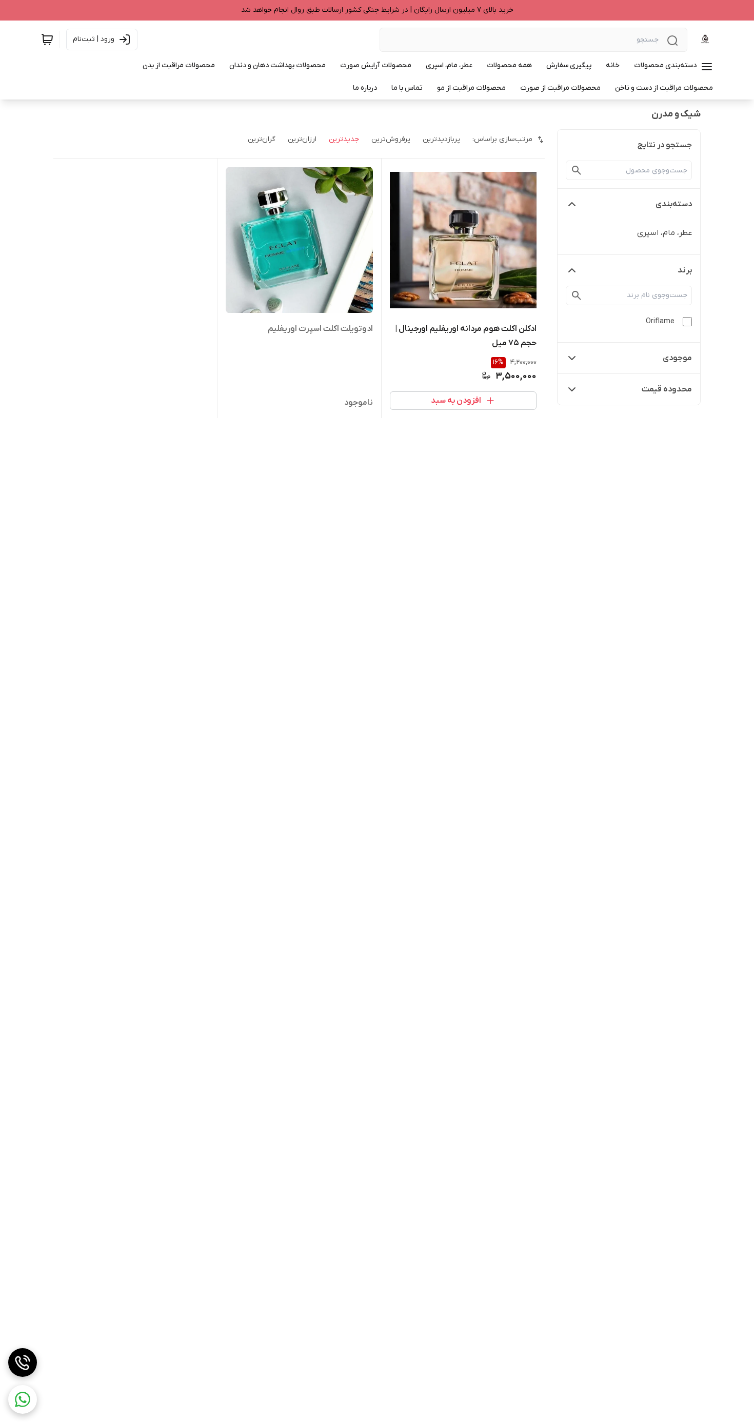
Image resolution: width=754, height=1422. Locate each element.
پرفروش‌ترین (390, 139)
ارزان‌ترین (302, 139)
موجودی (677, 358)
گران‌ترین (261, 139)
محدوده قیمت (667, 389)
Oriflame (660, 321)
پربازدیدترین (441, 139)
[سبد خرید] (47, 39)
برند (685, 270)
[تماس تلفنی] (22, 1362)
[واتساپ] (22, 1399)
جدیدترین (344, 139)
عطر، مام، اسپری (664, 233)
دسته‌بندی (674, 204)
